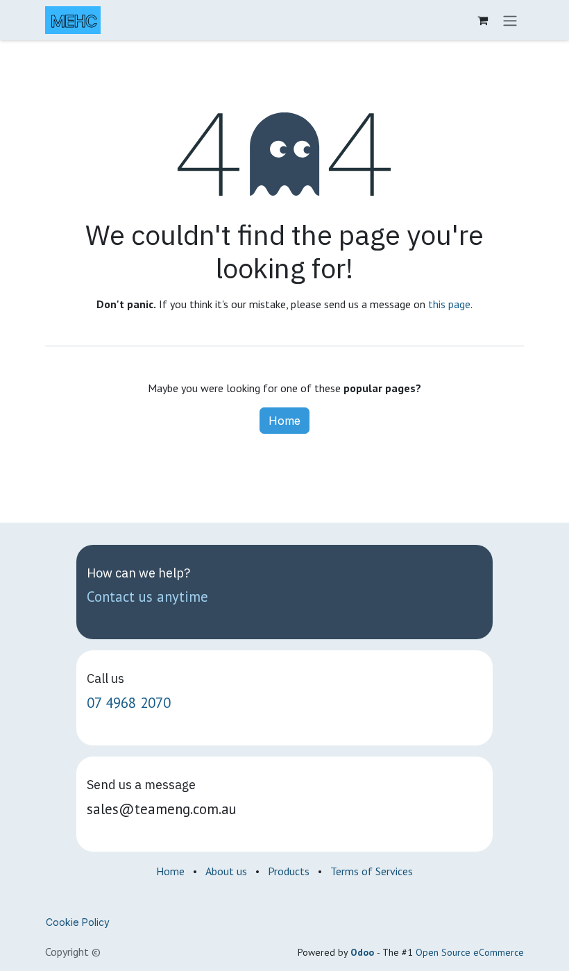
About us (226, 871)
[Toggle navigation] (510, 20)
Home (284, 421)
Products (288, 871)
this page (449, 304)
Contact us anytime (147, 596)
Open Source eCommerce (470, 952)
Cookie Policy (78, 922)
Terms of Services (371, 871)
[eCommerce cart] (482, 20)
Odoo (363, 952)
